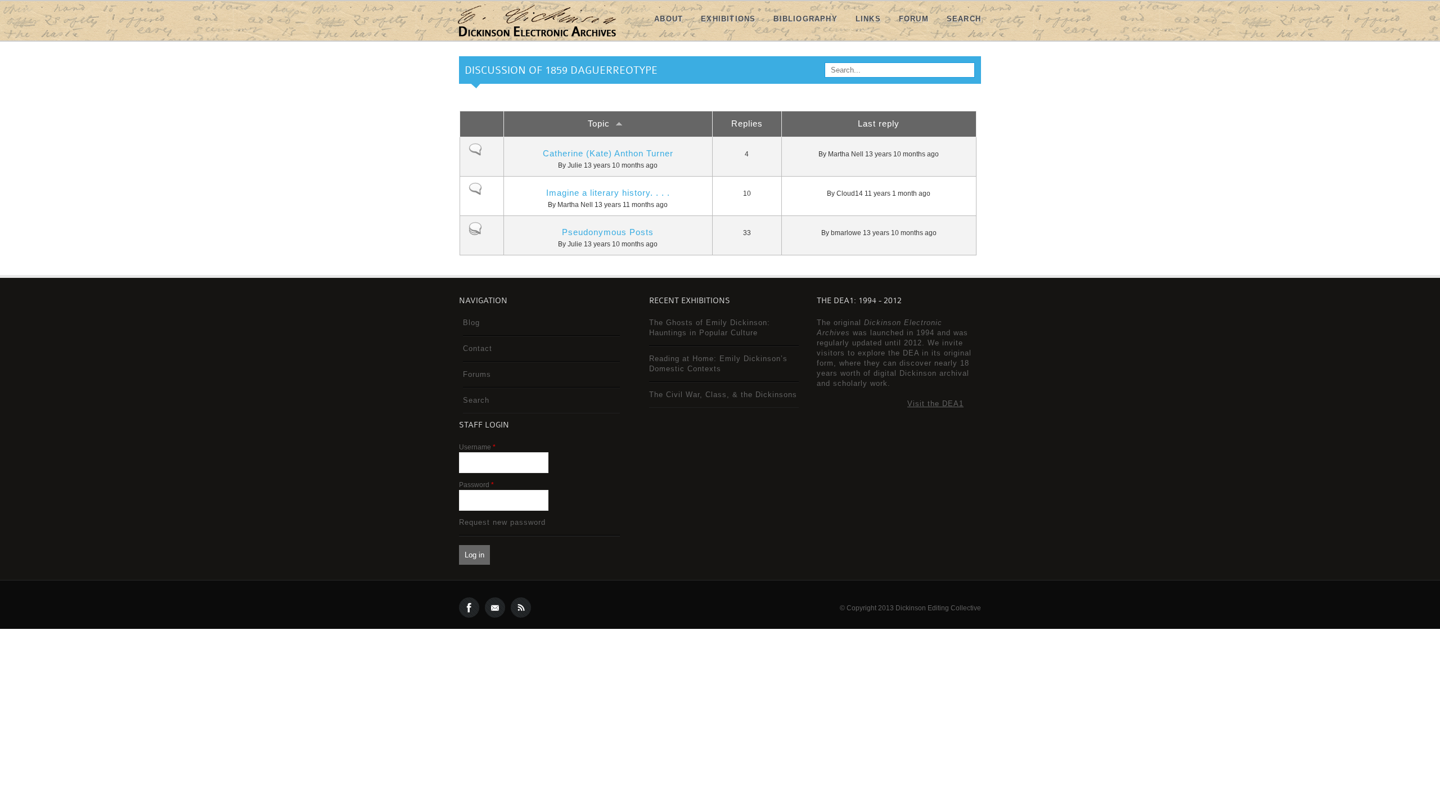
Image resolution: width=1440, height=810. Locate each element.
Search (964, 19)
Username (477, 447)
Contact (477, 348)
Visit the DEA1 (935, 403)
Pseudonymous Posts (608, 232)
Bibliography (805, 19)
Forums (477, 374)
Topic (599, 123)
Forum (914, 19)
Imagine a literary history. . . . (608, 192)
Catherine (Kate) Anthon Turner (608, 153)
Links (868, 19)
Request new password (502, 522)
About (668, 19)
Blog (471, 322)
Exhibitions (728, 19)
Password (476, 485)
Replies (747, 123)
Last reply (878, 123)
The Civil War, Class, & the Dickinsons (723, 394)
